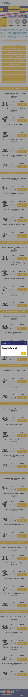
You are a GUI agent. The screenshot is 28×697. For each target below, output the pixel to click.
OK (23, 353)
